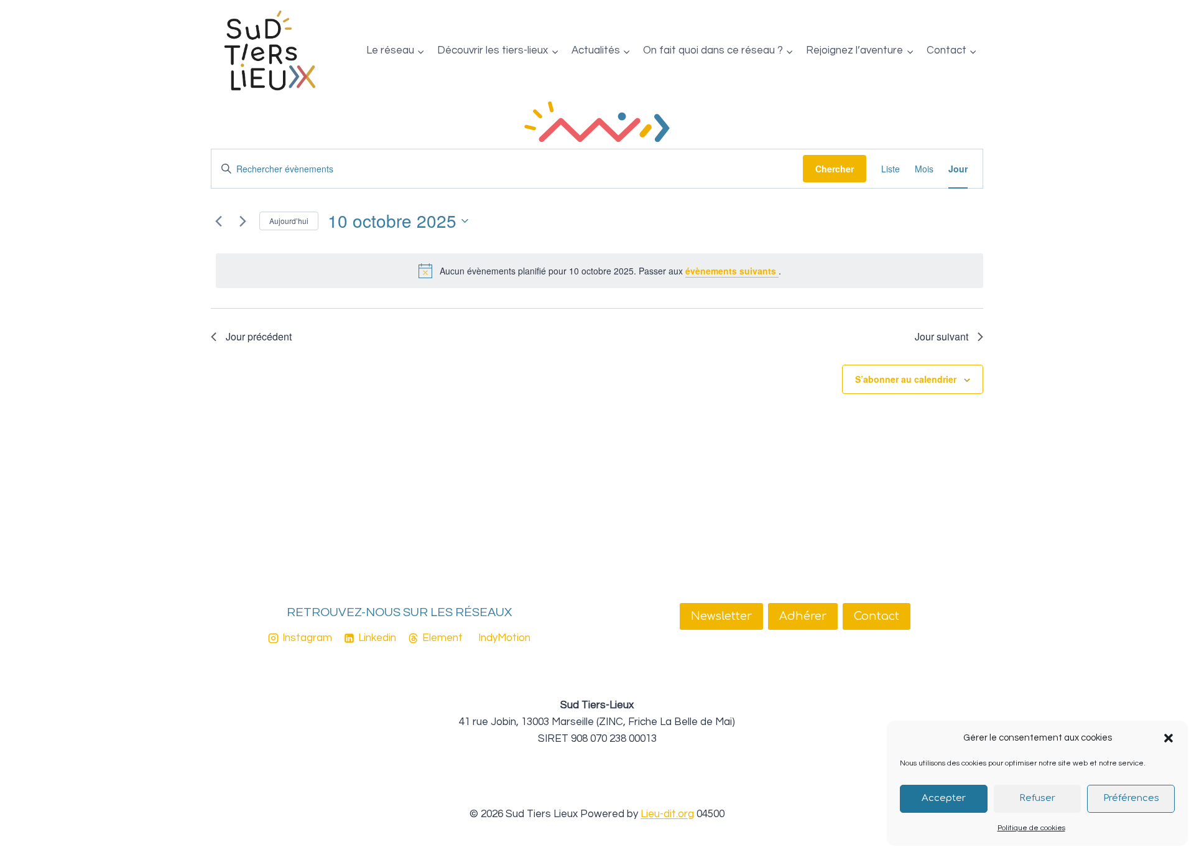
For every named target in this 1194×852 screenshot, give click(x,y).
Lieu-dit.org (667, 814)
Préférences (1131, 798)
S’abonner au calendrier (905, 379)
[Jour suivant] (242, 220)
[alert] (599, 270)
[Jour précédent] (218, 220)
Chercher (834, 168)
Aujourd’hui (288, 220)
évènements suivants (732, 270)
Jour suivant (941, 336)
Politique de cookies (1031, 828)
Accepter (944, 798)
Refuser (1037, 798)
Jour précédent (259, 336)
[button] (1168, 738)
